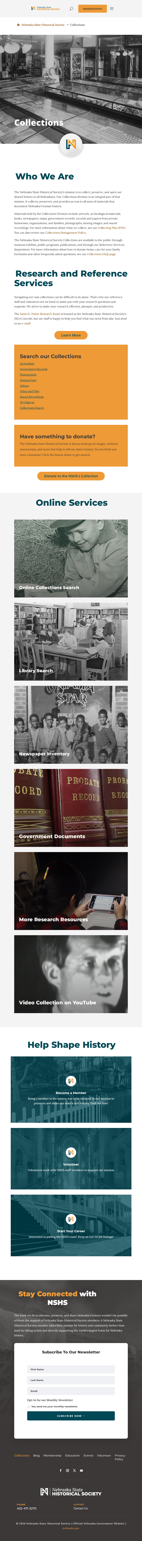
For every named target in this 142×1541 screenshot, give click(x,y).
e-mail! (26, 323)
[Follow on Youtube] (81, 1470)
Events (88, 1455)
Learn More (71, 335)
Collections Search (32, 408)
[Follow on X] (74, 1470)
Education (72, 1455)
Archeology (27, 363)
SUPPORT (79, 1504)
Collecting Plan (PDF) (111, 227)
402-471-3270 (26, 1508)
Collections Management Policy (65, 232)
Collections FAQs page (101, 254)
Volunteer (104, 1455)
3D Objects (27, 402)
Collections (21, 1455)
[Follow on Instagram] (67, 1470)
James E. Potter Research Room (40, 314)
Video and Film (29, 391)
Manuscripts (28, 380)
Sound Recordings (32, 396)
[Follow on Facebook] (60, 1470)
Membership (52, 1455)
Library (24, 385)
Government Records (33, 369)
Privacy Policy (120, 1457)
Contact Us (81, 1508)
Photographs (28, 374)
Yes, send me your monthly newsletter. (54, 1406)
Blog (36, 1455)
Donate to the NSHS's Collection (71, 476)
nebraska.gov (71, 1528)
